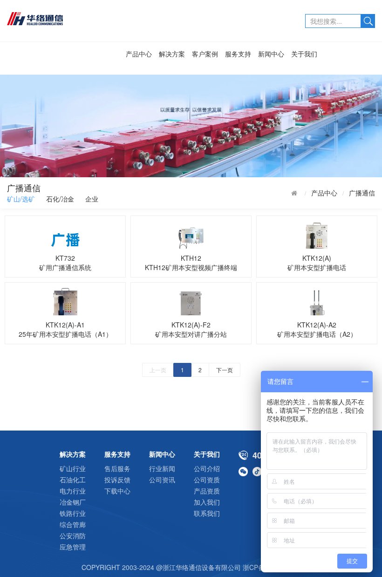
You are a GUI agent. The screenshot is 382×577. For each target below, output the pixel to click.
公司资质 (207, 479)
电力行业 (73, 490)
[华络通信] (60, 17)
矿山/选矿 (21, 198)
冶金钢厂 (73, 502)
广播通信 (362, 192)
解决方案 (172, 53)
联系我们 (207, 513)
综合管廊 (73, 524)
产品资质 (207, 490)
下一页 (224, 370)
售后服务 (117, 468)
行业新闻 (162, 468)
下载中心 (117, 490)
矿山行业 (73, 468)
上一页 (158, 370)
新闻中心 (271, 53)
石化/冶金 (60, 198)
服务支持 (238, 53)
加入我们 (207, 502)
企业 (91, 198)
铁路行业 (73, 513)
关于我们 (304, 53)
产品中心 (139, 53)
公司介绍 (207, 468)
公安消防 (73, 535)
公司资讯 (162, 479)
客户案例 (205, 53)
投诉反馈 (117, 479)
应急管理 (73, 546)
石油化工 (73, 479)
